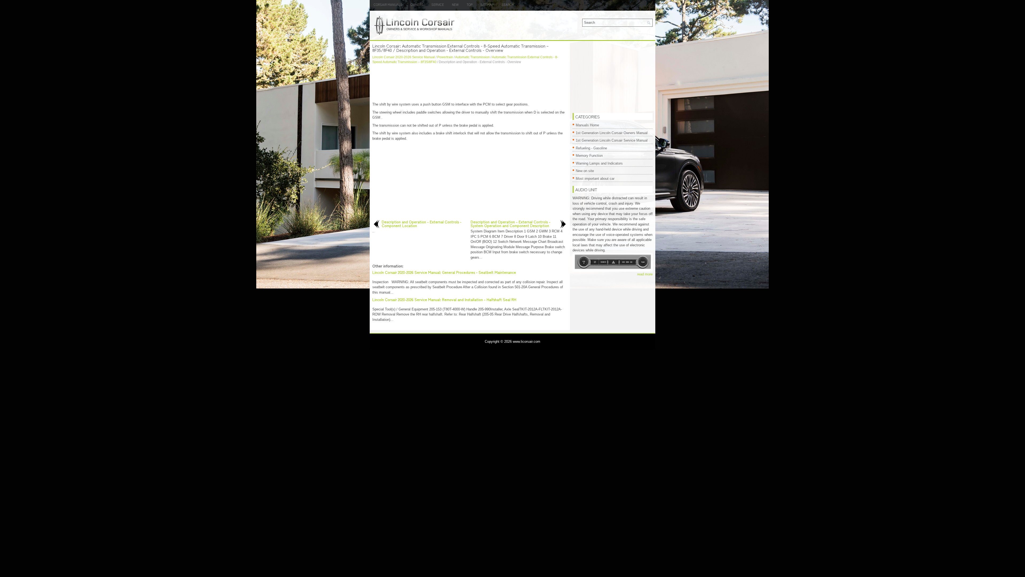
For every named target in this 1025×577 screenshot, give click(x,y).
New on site (585, 171)
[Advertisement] (469, 83)
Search (508, 4)
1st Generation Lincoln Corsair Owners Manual (612, 133)
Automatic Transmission (472, 57)
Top (469, 4)
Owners (417, 4)
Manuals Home (587, 125)
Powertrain (445, 57)
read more (645, 274)
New (455, 4)
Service (437, 4)
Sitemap (487, 4)
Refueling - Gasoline (591, 148)
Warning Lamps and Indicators (599, 163)
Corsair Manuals (388, 4)
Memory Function (589, 156)
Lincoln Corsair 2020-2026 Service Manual (403, 57)
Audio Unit (586, 189)
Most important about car (595, 179)
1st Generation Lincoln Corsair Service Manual (612, 140)
